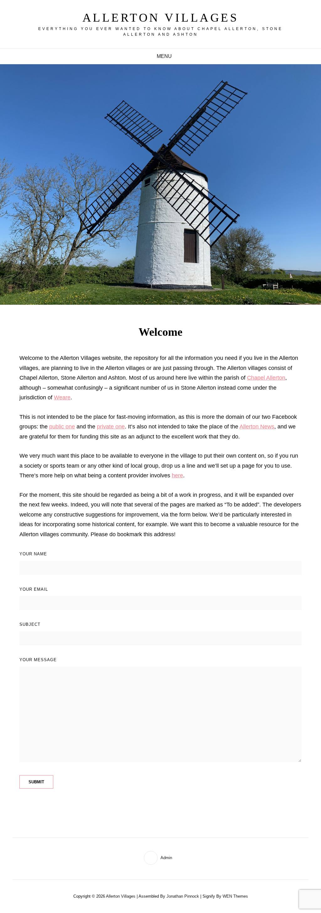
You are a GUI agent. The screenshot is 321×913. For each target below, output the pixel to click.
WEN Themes (235, 896)
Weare (62, 397)
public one (62, 426)
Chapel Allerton (266, 378)
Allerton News (256, 426)
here (177, 475)
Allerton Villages (160, 17)
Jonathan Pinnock (182, 896)
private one (111, 426)
